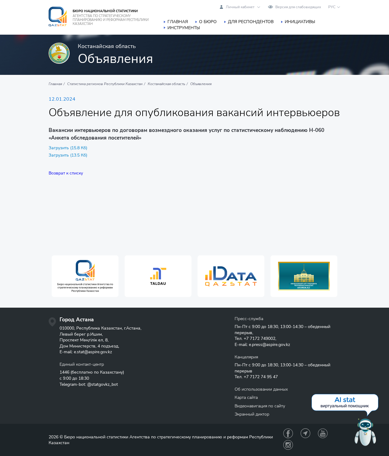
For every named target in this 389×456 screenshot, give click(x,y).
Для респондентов (251, 22)
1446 (64, 372)
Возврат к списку (66, 173)
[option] (85, 276)
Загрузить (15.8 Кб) (68, 148)
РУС (332, 7)
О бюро (208, 22)
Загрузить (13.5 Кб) (68, 155)
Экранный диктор (252, 414)
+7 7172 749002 (259, 338)
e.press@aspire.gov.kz (269, 344)
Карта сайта (246, 397)
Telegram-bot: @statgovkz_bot (89, 384)
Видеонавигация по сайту (260, 406)
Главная (177, 22)
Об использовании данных (261, 389)
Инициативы (300, 22)
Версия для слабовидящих (298, 7)
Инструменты (183, 28)
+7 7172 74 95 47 (261, 377)
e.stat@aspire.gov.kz (93, 352)
